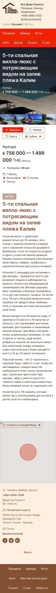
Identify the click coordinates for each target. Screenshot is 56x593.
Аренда (25, 33)
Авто (5, 42)
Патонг (11, 181)
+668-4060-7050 (31, 15)
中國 (25, 24)
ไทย (30, 24)
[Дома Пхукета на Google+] (17, 540)
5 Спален (32, 177)
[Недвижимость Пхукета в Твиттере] (11, 540)
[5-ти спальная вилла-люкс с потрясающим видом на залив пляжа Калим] (7, 119)
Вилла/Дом (14, 177)
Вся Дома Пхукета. (32, 4)
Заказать (15, 129)
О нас (46, 42)
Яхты (38, 33)
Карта (13, 136)
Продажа (8, 33)
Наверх (37, 129)
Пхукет (32, 42)
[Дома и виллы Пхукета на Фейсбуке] (4, 540)
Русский (17, 24)
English (6, 24)
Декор (18, 42)
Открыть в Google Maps (22, 424)
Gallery (33, 136)
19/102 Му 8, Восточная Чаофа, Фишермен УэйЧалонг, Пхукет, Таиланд (21, 516)
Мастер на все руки (33, 578)
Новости (42, 588)
